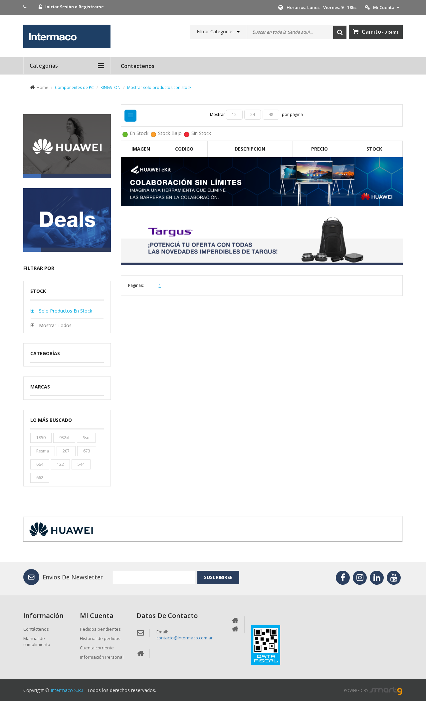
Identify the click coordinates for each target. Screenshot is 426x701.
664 (39, 464)
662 (39, 477)
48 (271, 114)
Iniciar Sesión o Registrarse (74, 7)
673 (86, 451)
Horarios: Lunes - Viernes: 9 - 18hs (321, 7)
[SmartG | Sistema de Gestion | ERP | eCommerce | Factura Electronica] (386, 690)
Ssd (86, 437)
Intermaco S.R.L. (68, 690)
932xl (64, 437)
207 (66, 451)
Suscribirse (218, 577)
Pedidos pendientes (100, 629)
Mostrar (218, 114)
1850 (41, 437)
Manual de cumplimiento (36, 641)
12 (234, 114)
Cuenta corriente (97, 648)
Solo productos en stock (65, 311)
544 (81, 464)
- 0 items (380, 31)
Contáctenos (36, 629)
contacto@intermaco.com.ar (184, 638)
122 (60, 464)
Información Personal (101, 657)
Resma (42, 451)
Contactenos (137, 66)
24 (252, 114)
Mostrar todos (55, 325)
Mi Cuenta (383, 7)
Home (42, 87)
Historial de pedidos (100, 638)
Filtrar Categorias (215, 32)
